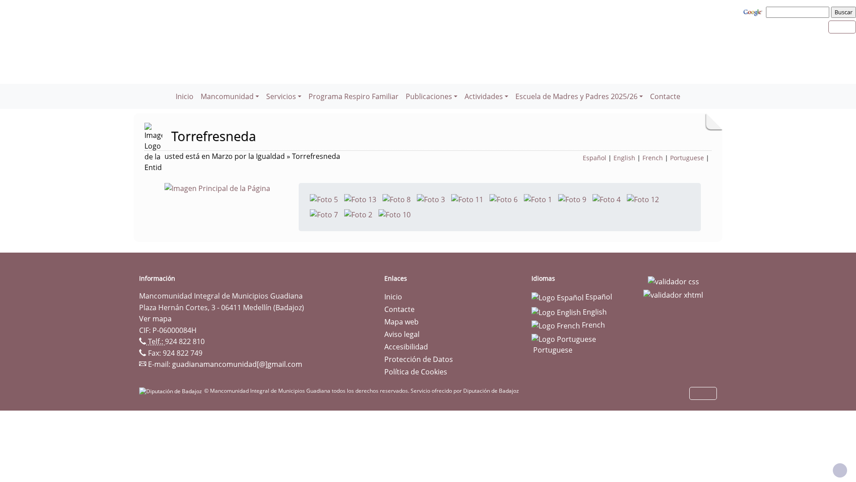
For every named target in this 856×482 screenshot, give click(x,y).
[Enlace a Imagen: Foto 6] (503, 199)
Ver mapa (155, 319)
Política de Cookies (415, 372)
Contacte (665, 96)
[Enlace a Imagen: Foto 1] (538, 199)
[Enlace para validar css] (673, 281)
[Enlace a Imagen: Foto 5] (324, 199)
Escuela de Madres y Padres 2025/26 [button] (576, 96)
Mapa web (401, 322)
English (624, 158)
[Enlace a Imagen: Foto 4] (606, 199)
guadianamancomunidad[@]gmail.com (237, 364)
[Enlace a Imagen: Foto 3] (431, 199)
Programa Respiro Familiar (354, 96)
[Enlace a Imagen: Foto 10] (394, 214)
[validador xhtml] (673, 294)
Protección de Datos (418, 359)
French (652, 158)
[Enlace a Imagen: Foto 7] (324, 214)
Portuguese (687, 158)
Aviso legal (402, 334)
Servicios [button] (281, 96)
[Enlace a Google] (754, 12)
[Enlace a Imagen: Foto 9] (572, 199)
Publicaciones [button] (429, 96)
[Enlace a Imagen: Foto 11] (467, 199)
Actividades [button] (484, 96)
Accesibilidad (406, 347)
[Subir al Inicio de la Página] (840, 470)
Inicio (184, 96)
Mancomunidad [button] (227, 96)
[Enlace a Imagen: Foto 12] (643, 199)
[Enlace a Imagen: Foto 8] (396, 199)
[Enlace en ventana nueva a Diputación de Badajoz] (171, 391)
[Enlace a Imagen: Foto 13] (360, 199)
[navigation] (799, 12)
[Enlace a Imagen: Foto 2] (358, 214)
